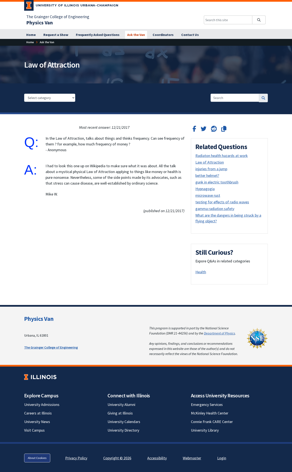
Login (221, 458)
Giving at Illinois (120, 413)
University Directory (123, 430)
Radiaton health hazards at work (221, 155)
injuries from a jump (211, 168)
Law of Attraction (209, 162)
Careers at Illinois (38, 413)
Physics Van (38, 319)
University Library (205, 430)
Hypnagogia (205, 188)
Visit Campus (34, 430)
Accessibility (157, 458)
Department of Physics (219, 333)
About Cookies (37, 458)
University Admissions (41, 404)
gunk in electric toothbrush (216, 182)
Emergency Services (207, 404)
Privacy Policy (76, 458)
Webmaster (192, 458)
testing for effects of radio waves (222, 202)
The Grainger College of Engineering (57, 16)
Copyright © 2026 (117, 458)
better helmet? (207, 175)
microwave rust (207, 195)
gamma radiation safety (214, 208)
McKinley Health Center (209, 413)
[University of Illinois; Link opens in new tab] (40, 377)
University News (37, 421)
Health (200, 271)
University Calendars (124, 421)
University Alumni (121, 404)
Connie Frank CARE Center (212, 421)
